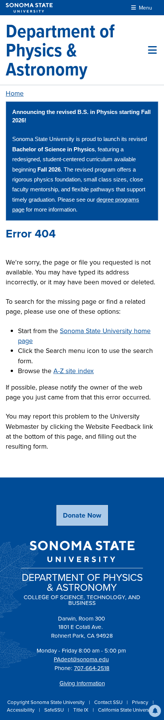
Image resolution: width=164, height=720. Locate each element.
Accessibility (21, 710)
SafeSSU (54, 710)
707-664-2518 (91, 668)
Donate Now (82, 515)
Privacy (141, 702)
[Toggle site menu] (152, 50)
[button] (155, 711)
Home (15, 93)
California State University (126, 710)
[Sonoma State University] (29, 8)
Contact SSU (109, 702)
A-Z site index (73, 371)
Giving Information (82, 683)
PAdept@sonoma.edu (81, 659)
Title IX (81, 710)
